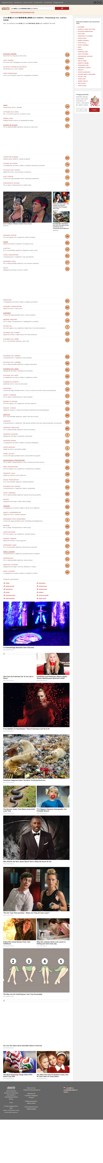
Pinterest (31, 1097)
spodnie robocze (83, 81)
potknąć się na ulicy (10, 125)
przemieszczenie (10, 595)
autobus (41, 592)
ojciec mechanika (83, 54)
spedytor (6, 414)
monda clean (81, 79)
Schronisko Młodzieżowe (85, 31)
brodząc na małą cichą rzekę (86, 29)
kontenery (7, 313)
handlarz (6, 506)
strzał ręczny (82, 42)
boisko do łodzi (10, 586)
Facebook (28, 1095)
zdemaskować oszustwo (85, 56)
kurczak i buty (82, 76)
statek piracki (42, 598)
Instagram (34, 1095)
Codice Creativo (31, 1109)
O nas (11, 1102)
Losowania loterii (48, 2)
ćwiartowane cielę (83, 65)
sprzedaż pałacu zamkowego (86, 74)
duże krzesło (82, 83)
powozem (81, 70)
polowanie (81, 58)
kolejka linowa (43, 589)
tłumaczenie (9, 589)
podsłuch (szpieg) (83, 63)
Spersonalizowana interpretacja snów (22, 12)
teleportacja (42, 583)
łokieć (79, 47)
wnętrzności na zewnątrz (85, 36)
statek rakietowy (10, 598)
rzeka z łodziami (9, 551)
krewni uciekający (83, 45)
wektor (7, 583)
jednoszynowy (43, 586)
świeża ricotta (82, 38)
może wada (81, 33)
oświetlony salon (83, 51)
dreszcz (80, 49)
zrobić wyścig (82, 85)
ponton (8, 592)
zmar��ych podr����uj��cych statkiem (71, 1090)
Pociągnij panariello (58, 2)
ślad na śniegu (82, 60)
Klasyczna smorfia (28, 2)
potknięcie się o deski (11, 369)
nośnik (5, 242)
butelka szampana (83, 40)
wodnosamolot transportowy (14, 460)
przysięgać (81, 27)
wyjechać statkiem (9, 54)
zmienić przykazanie (84, 72)
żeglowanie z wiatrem (84, 67)
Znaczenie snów (18, 2)
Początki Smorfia (38, 2)
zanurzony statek (43, 595)
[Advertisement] (36, 38)
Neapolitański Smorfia (7, 2)
